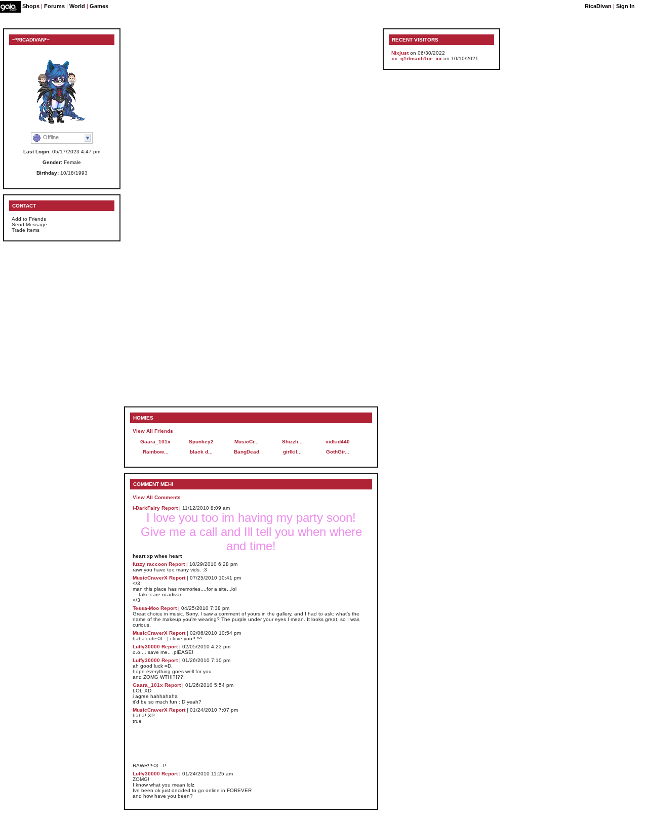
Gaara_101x (155, 441)
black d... (201, 452)
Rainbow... (156, 452)
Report (169, 508)
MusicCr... (246, 441)
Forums (54, 6)
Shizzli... (292, 441)
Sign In (625, 6)
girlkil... (292, 452)
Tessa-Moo (146, 608)
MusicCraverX (150, 578)
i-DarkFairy (146, 508)
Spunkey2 (201, 441)
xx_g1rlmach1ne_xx (416, 58)
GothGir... (337, 452)
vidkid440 (338, 441)
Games (99, 6)
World (77, 6)
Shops (30, 6)
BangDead (246, 452)
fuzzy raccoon (150, 564)
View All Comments (157, 497)
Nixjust (400, 53)
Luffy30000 (146, 646)
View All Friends (153, 431)
